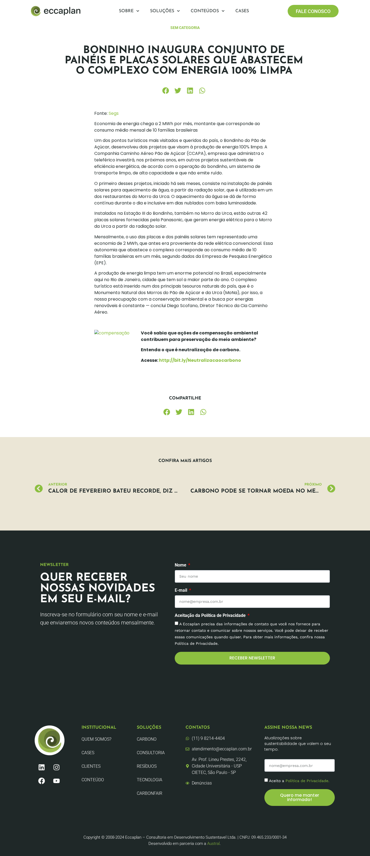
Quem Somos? (96, 739)
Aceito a (299, 781)
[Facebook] (41, 781)
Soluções (162, 11)
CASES (88, 752)
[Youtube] (56, 781)
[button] (166, 90)
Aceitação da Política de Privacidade (211, 615)
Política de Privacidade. (307, 781)
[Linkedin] (41, 767)
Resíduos (147, 766)
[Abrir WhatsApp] (356, 842)
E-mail (181, 590)
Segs (114, 113)
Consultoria (151, 752)
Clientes (91, 766)
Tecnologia (149, 779)
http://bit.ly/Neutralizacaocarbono (200, 360)
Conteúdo (93, 779)
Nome (181, 565)
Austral (213, 843)
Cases (242, 11)
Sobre (126, 11)
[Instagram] (56, 767)
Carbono (147, 739)
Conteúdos (205, 11)
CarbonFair (149, 793)
